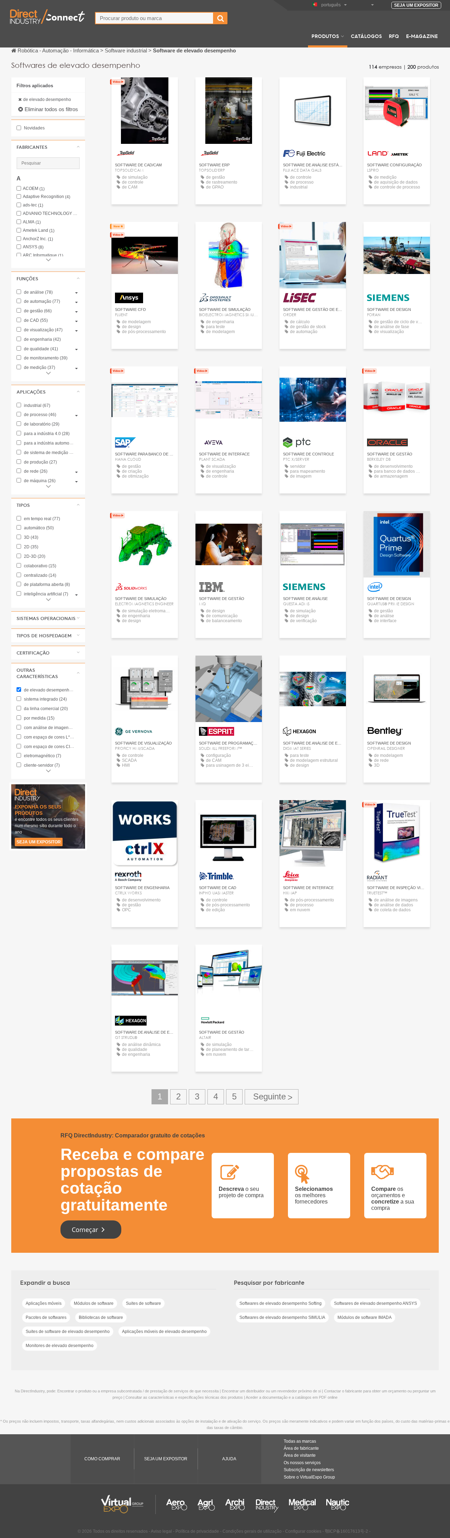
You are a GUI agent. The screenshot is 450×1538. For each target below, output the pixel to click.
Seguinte (271, 1097)
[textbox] (154, 18)
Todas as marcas (300, 1441)
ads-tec (33, 205)
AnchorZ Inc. (38, 239)
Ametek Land (38, 230)
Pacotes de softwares (46, 1317)
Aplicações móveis (44, 1303)
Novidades (34, 128)
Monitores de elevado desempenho (60, 1345)
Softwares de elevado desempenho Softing (280, 1303)
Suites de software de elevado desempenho (68, 1331)
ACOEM (34, 188)
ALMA (32, 222)
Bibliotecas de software (101, 1317)
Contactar (144, 234)
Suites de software (143, 1303)
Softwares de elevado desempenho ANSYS (375, 1303)
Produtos (325, 36)
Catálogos (366, 36)
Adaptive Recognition (46, 196)
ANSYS (33, 247)
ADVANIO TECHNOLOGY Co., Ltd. (51, 213)
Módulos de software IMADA (365, 1317)
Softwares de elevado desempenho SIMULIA (282, 1317)
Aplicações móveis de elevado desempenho (164, 1331)
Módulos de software (94, 1303)
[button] (48, 147)
